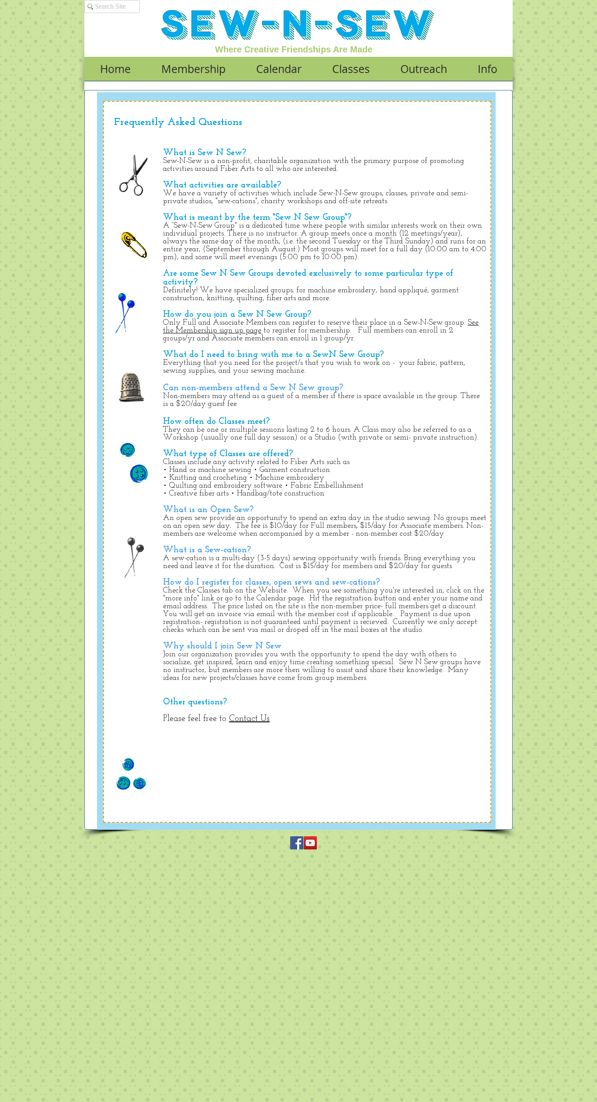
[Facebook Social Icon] (296, 842)
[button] (193, 72)
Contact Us (249, 718)
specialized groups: (264, 291)
